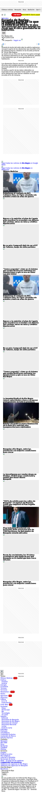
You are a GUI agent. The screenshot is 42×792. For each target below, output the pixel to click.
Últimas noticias (7, 10)
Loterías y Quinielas (8, 757)
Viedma (3, 749)
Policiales (5, 18)
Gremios (5, 682)
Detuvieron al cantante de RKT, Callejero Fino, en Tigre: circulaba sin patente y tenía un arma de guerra (20, 195)
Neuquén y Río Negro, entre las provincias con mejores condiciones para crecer (19, 450)
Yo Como (5, 715)
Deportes (4, 698)
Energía (3, 685)
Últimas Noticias (9, 678)
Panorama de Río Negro (10, 721)
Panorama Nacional (9, 724)
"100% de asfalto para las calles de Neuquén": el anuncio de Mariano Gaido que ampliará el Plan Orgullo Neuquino (19, 503)
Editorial (5, 718)
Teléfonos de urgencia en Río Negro (14, 764)
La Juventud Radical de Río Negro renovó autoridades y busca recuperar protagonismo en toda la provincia (20, 400)
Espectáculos (6, 702)
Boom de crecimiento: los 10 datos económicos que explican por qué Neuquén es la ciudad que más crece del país (19, 557)
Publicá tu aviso (6, 754)
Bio (3, 711)
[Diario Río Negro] (5, 14)
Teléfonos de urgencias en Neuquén (14, 765)
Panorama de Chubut (9, 723)
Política (3, 680)
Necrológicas (5, 756)
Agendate (6, 696)
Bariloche (31, 10)
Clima (4, 708)
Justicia (4, 683)
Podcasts (4, 731)
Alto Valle (4, 742)
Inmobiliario (5, 733)
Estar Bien (6, 705)
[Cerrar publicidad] (2, 671)
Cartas (4, 726)
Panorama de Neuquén (10, 719)
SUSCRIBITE (31, 15)
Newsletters (7, 692)
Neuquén (17, 10)
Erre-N (4, 701)
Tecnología (6, 713)
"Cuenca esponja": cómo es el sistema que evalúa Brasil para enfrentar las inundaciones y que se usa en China (20, 270)
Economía (4, 686)
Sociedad (4, 706)
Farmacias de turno (8, 759)
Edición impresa (7, 738)
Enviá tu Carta (7, 728)
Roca (24, 10)
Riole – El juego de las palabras (12, 761)
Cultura (3, 699)
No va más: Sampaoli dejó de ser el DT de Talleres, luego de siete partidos (20, 246)
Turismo (4, 688)
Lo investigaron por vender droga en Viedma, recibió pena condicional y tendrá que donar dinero (19, 476)
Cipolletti (4, 747)
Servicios (4, 690)
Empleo (3, 752)
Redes (3, 694)
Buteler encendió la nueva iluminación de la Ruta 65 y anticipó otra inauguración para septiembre (20, 425)
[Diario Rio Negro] (2, 776)
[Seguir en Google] (2, 46)
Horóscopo (6, 710)
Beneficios (4, 769)
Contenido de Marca (8, 736)
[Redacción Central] (4, 31)
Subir (4, 774)
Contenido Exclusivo (8, 734)
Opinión (3, 716)
